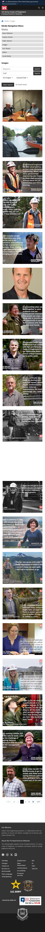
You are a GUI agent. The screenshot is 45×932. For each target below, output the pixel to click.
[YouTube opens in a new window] (16, 855)
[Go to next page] (29, 802)
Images (4, 45)
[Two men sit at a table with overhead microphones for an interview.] (22, 106)
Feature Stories (7, 37)
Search (37, 69)
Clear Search (8, 85)
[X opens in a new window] (11, 855)
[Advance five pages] (33, 802)
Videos (4, 52)
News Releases (7, 33)
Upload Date (21, 78)
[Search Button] (38, 7)
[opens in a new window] (7, 855)
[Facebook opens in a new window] (3, 855)
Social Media (6, 56)
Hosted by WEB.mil (9, 900)
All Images (7, 78)
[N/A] (22, 319)
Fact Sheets (6, 48)
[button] (10, 4)
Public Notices (7, 41)
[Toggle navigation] (41, 7)
